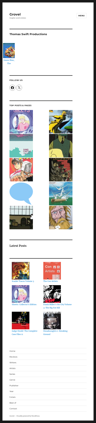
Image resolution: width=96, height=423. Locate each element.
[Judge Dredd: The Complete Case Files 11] (20, 320)
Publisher (13, 385)
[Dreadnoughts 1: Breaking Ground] (52, 320)
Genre (12, 380)
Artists (12, 368)
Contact (13, 409)
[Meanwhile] (21, 217)
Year (11, 391)
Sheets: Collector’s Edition (24, 304)
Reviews (13, 357)
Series (12, 374)
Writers (12, 362)
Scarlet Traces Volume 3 (23, 281)
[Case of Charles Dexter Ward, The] (60, 145)
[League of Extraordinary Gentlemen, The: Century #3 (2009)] (60, 217)
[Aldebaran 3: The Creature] (60, 193)
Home (12, 351)
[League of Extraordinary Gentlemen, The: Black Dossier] (60, 121)
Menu (81, 16)
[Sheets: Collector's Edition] (21, 121)
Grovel (15, 14)
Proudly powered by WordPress (28, 416)
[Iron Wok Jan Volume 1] (21, 169)
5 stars (12, 397)
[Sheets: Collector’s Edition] (20, 294)
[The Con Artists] (52, 271)
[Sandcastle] (21, 145)
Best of (12, 403)
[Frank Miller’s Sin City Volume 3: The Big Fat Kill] (52, 294)
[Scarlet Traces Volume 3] (20, 271)
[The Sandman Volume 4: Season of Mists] (60, 169)
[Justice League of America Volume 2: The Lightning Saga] (21, 193)
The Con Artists (50, 281)
